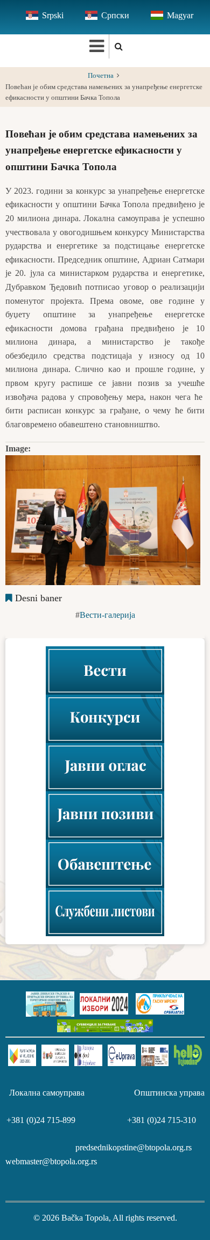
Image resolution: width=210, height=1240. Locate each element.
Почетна (101, 75)
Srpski (53, 15)
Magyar (180, 15)
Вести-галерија (107, 614)
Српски (115, 15)
